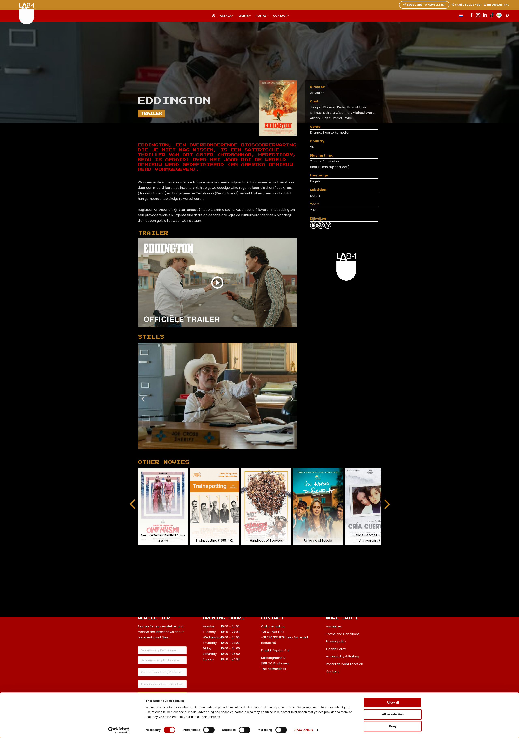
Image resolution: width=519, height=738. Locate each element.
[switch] (209, 730)
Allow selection (393, 714)
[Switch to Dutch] (461, 16)
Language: (319, 175)
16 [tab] (267, 452)
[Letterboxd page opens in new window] (499, 16)
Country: (317, 141)
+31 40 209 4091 (272, 632)
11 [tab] (237, 452)
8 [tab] (218, 452)
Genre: (315, 126)
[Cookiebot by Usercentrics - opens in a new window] (118, 730)
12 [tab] (243, 452)
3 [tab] (188, 452)
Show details (303, 730)
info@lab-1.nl (279, 650)
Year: (314, 204)
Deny (392, 726)
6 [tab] (206, 452)
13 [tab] (249, 452)
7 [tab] (212, 452)
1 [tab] (176, 452)
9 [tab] (224, 452)
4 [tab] (194, 452)
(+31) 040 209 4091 (468, 5)
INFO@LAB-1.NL (498, 5)
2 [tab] (182, 452)
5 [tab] (200, 452)
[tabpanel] (217, 396)
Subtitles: (318, 189)
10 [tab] (230, 452)
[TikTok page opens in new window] (492, 16)
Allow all (393, 702)
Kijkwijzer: (318, 218)
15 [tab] (261, 452)
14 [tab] (255, 452)
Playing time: (321, 155)
